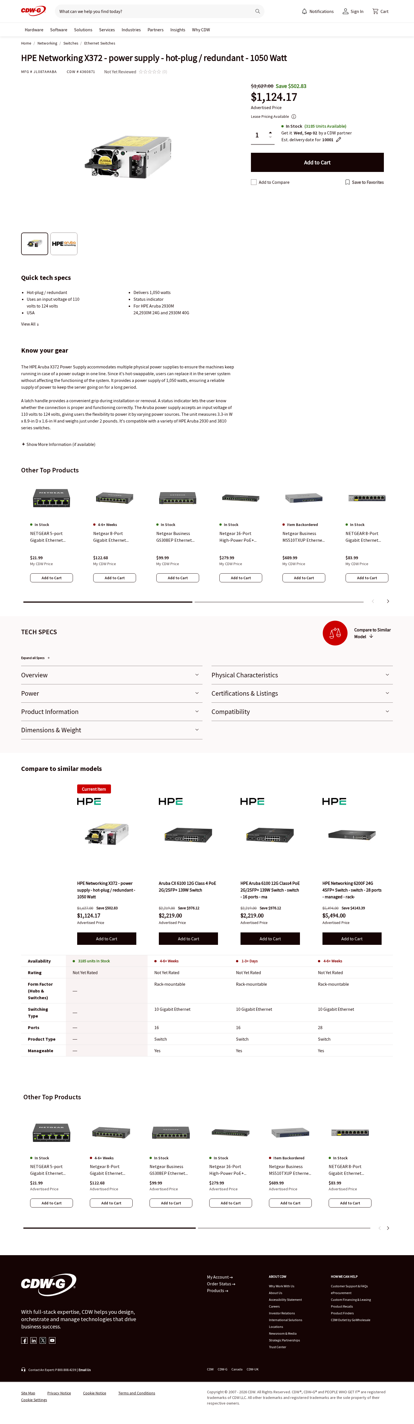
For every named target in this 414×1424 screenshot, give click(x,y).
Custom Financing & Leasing (351, 1299)
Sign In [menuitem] (357, 11)
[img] (106, 835)
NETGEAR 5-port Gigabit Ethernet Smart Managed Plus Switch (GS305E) (50, 1170)
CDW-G (222, 1369)
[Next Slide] (388, 1228)
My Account (218, 1277)
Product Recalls (342, 1306)
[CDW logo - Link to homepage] (33, 11)
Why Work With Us (281, 1286)
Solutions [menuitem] (83, 29)
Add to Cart (106, 938)
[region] (207, 543)
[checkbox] (254, 182)
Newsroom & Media (283, 1333)
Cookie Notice (94, 1393)
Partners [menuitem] (156, 29)
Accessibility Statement (285, 1299)
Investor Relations (282, 1313)
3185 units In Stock (94, 960)
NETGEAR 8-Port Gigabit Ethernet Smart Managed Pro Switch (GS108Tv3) (348, 1170)
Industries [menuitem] (131, 29)
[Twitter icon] (43, 1341)
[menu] (317, 11)
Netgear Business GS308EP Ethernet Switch (167, 1170)
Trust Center (277, 1347)
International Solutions (285, 1320)
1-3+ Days (250, 960)
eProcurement (341, 1293)
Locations (276, 1327)
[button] (380, 11)
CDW (210, 1369)
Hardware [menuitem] (34, 29)
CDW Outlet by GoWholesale (350, 1320)
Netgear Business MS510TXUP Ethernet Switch (290, 1170)
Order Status (219, 1283)
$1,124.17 (274, 96)
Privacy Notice (59, 1393)
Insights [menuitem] (177, 29)
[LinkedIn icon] (33, 1341)
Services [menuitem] (107, 29)
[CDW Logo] (33, 11)
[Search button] (257, 11)
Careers (274, 1306)
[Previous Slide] (380, 1228)
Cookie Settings (34, 1399)
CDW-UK (253, 1369)
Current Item (94, 789)
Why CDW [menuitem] (201, 29)
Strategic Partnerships (284, 1340)
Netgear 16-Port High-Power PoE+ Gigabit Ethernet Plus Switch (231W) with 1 (230, 1170)
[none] (34, 29)
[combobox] (151, 11)
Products (216, 1290)
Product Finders (342, 1313)
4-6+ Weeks (169, 960)
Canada (237, 1369)
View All (28, 324)
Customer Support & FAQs (349, 1286)
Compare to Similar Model (372, 633)
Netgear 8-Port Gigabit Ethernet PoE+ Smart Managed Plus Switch (111, 1170)
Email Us (85, 1370)
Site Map (28, 1393)
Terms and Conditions (136, 1393)
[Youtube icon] (52, 1341)
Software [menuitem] (58, 29)
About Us (275, 1293)
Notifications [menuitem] (322, 11)
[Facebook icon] (24, 1341)
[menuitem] (304, 11)
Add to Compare (274, 182)
